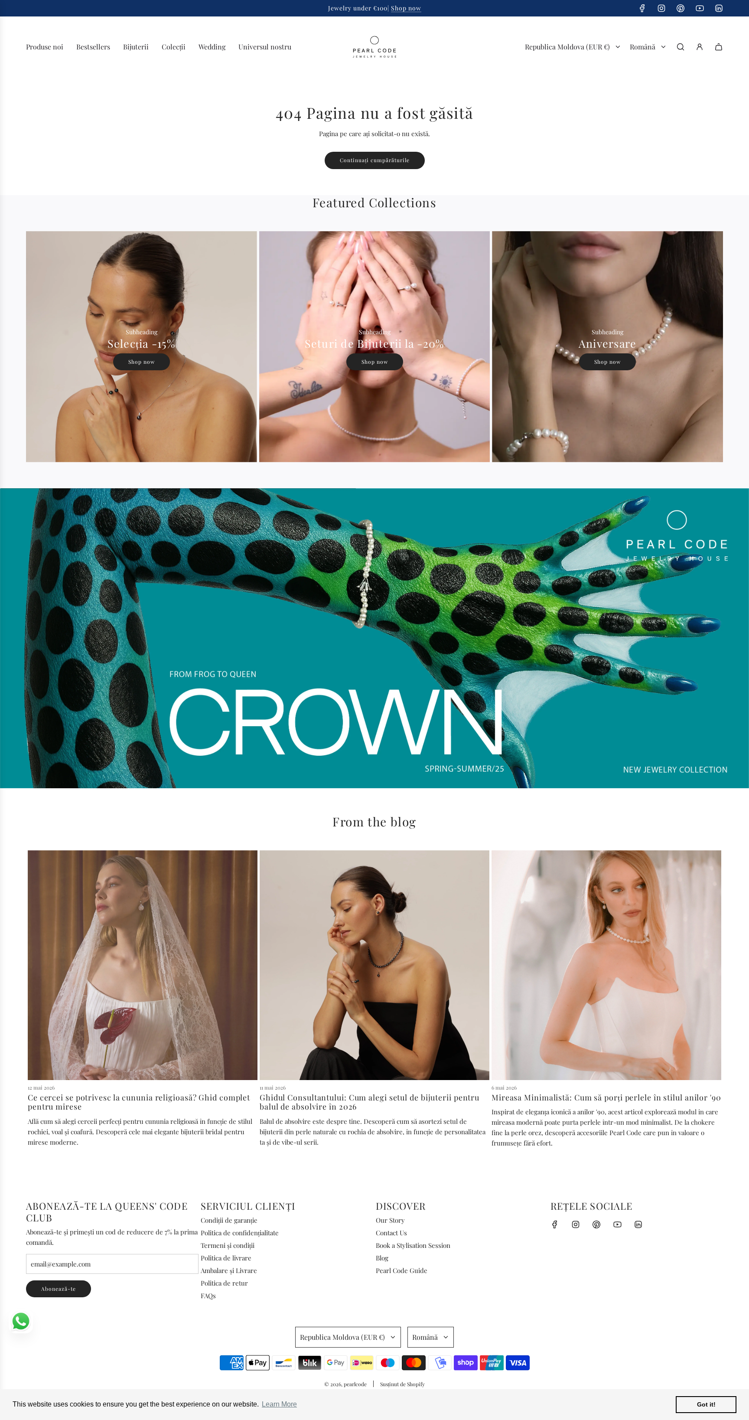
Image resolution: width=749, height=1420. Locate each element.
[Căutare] (680, 46)
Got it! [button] (706, 1404)
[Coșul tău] (718, 46)
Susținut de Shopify (402, 1384)
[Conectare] (699, 46)
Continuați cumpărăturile (375, 160)
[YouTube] (699, 8)
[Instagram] (661, 8)
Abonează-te (58, 1288)
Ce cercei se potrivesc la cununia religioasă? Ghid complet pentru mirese (139, 1102)
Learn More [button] (279, 1404)
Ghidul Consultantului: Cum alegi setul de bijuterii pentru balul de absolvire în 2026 (369, 1102)
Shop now (406, 8)
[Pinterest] (680, 8)
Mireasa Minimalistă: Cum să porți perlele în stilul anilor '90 (606, 1097)
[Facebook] (642, 8)
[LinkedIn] (718, 8)
